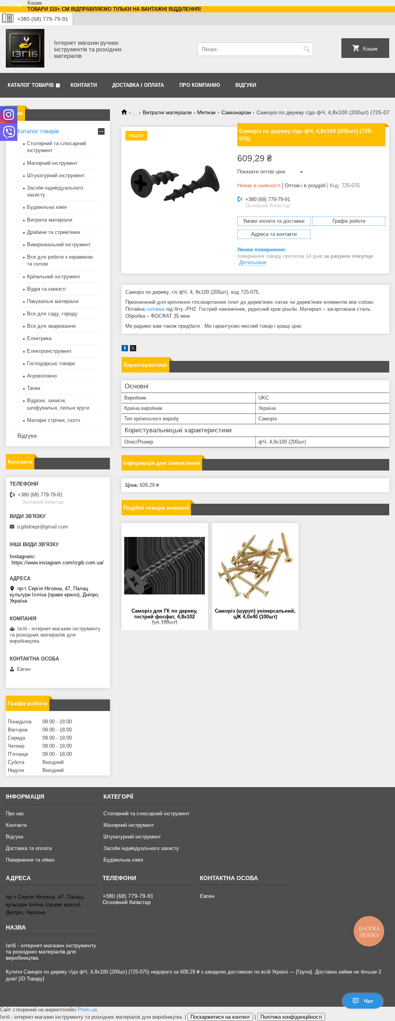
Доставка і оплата (138, 85)
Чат (368, 1001)
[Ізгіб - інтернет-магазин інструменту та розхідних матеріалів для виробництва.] (25, 49)
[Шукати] (306, 49)
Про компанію (199, 85)
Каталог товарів (31, 85)
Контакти (84, 85)
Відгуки (245, 85)
